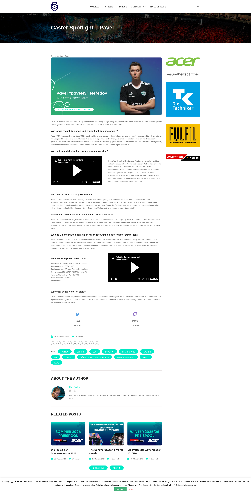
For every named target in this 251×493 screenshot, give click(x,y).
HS (55, 357)
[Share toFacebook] (53, 343)
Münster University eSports (95, 357)
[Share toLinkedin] (69, 343)
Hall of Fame (158, 7)
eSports (109, 352)
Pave (56, 363)
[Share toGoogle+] (64, 343)
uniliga (64, 352)
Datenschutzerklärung (186, 485)
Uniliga (94, 7)
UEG (94, 352)
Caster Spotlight (125, 357)
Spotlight (73, 109)
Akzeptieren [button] (120, 489)
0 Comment (79, 336)
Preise (123, 7)
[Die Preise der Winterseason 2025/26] (144, 433)
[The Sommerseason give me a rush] (106, 433)
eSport (80, 352)
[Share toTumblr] (97, 343)
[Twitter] (74, 391)
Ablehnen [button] (132, 489)
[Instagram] (70, 391)
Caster (147, 352)
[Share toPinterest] (75, 343)
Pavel (146, 357)
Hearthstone (84, 109)
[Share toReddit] (80, 343)
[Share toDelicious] (86, 343)
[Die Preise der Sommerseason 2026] (68, 433)
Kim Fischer (74, 387)
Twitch (68, 357)
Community (137, 7)
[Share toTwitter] (58, 343)
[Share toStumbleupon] (91, 343)
